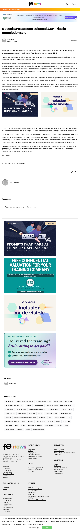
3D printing (9, 401)
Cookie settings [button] (33, 528)
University (20, 430)
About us (6, 466)
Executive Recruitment (35, 469)
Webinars (31, 498)
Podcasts (6, 487)
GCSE (70, 409)
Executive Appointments (36, 468)
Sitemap (5, 477)
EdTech (30, 451)
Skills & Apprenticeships (36, 456)
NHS (69, 417)
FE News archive (19, 164)
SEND (58, 421)
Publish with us (7, 472)
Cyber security (21, 409)
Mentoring (42, 417)
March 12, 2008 (12, 41)
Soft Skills (9, 425)
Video (5, 489)
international (22, 413)
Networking (32, 492)
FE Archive (10, 39)
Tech (66, 425)
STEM (23, 425)
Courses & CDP (33, 491)
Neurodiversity (60, 417)
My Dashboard (7, 504)
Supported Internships (35, 425)
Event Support (58, 473)
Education (31, 449)
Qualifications (40, 421)
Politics (30, 421)
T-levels (59, 425)
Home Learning (10, 413)
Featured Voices (59, 451)
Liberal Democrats (51, 413)
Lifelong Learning (65, 413)
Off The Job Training (12, 421)
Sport (16, 425)
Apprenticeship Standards (24, 401)
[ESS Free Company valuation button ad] (30, 275)
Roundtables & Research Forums (38, 496)
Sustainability (49, 425)
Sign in (74, 4)
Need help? (6, 511)
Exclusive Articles (59, 449)
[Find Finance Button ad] (30, 350)
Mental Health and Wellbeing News (25, 417)
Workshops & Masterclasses (37, 500)
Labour (40, 413)
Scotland (50, 421)
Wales (28, 430)
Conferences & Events (35, 489)
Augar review (58, 401)
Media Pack (57, 466)
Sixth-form (66, 421)
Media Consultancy (59, 471)
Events (5, 506)
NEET (50, 417)
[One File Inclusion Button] (59, 115)
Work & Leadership (34, 454)
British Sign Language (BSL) (14, 405)
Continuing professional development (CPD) (60, 405)
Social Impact (32, 458)
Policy (23, 421)
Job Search (31, 471)
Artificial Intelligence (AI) (43, 401)
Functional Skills (53, 409)
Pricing (56, 464)
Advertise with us (8, 474)
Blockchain (68, 401)
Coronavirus (9, 409)
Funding (63, 409)
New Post (6, 502)
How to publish (7, 498)
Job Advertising (58, 469)
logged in (18, 207)
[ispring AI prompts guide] (20, 115)
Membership (7, 509)
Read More (40, 524)
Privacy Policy (7, 476)
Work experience (38, 430)
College (28, 405)
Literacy (8, 417)
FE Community (7, 470)
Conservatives (38, 405)
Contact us (6, 468)
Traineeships (10, 430)
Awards (30, 487)
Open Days (31, 494)
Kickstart (32, 413)
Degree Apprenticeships (37, 409)
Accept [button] (47, 528)
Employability (32, 453)
